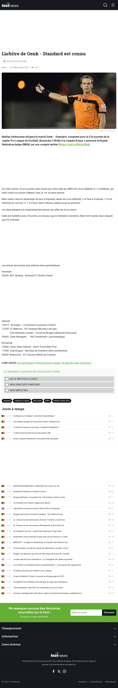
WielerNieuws (110, 682)
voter (36, 67)
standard (7, 401)
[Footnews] (59, 654)
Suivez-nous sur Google (16, 61)
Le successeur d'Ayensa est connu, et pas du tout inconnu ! (55, 363)
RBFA (47, 401)
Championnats (11, 628)
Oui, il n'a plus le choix (23, 378)
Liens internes (11, 644)
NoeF (4, 67)
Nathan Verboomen (62, 401)
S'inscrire (109, 612)
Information (10, 636)
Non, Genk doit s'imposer (25, 384)
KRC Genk (37, 401)
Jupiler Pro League (21, 401)
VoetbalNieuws (96, 682)
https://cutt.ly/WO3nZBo (73, 144)
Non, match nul (19, 390)
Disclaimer (82, 682)
